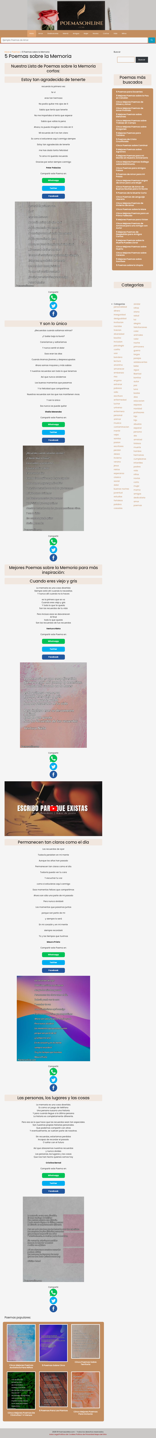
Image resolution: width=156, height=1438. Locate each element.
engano (118, 380)
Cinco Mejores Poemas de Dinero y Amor (129, 103)
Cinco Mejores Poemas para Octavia (86, 1413)
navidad (138, 408)
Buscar (117, 52)
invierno (118, 458)
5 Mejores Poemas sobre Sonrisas (129, 260)
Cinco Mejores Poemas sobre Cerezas (131, 253)
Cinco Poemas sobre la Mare (131, 209)
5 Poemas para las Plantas (53, 1410)
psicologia (119, 345)
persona (138, 431)
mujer (136, 486)
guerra (137, 350)
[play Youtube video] (53, 808)
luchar (117, 403)
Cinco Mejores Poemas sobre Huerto (131, 247)
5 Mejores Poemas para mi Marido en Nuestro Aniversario (132, 156)
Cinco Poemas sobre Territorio (86, 1363)
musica (117, 423)
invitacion (118, 322)
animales (138, 335)
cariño (117, 349)
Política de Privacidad (85, 1434)
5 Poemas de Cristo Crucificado (126, 140)
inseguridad (120, 314)
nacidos (118, 326)
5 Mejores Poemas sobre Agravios (129, 150)
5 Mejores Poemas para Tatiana (128, 134)
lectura (117, 361)
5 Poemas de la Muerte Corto (131, 192)
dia (135, 435)
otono (136, 311)
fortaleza (118, 500)
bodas (137, 393)
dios (136, 397)
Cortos (106, 33)
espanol (137, 428)
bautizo (117, 337)
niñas (136, 308)
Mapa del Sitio (101, 1434)
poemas (16, 52)
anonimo (118, 365)
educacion (139, 400)
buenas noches (121, 488)
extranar (118, 384)
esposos (138, 404)
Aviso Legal (54, 1434)
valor (136, 339)
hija (135, 416)
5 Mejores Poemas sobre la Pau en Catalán (132, 96)
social (117, 481)
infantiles (138, 462)
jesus (116, 465)
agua (136, 369)
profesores (139, 412)
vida (136, 470)
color (136, 331)
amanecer (119, 368)
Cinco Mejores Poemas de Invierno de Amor (129, 204)
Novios (95, 33)
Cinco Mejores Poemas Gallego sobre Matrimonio (132, 162)
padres (137, 466)
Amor (40, 33)
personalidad (120, 307)
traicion (117, 330)
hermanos (139, 455)
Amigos (76, 33)
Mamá (65, 33)
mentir (117, 430)
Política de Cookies (67, 1434)
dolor (116, 485)
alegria (137, 323)
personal (118, 415)
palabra (118, 504)
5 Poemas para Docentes (129, 91)
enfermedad (120, 399)
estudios (118, 496)
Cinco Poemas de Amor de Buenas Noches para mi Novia (132, 187)
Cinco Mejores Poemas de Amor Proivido (129, 109)
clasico (117, 477)
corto (136, 482)
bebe (136, 366)
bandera (118, 357)
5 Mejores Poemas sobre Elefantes (129, 115)
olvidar (137, 304)
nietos (117, 469)
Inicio (32, 33)
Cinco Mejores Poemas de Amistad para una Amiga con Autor (132, 225)
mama (137, 490)
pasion (117, 442)
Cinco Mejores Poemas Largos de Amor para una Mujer (132, 181)
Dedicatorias (53, 33)
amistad (138, 439)
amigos (137, 493)
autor (136, 381)
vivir (116, 353)
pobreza (118, 388)
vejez (116, 434)
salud (136, 315)
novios (137, 478)
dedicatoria (139, 497)
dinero (117, 310)
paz (135, 385)
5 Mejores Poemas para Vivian (132, 219)
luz (135, 319)
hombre (137, 451)
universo (118, 407)
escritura (118, 396)
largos (137, 354)
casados (118, 508)
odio (116, 392)
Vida (115, 33)
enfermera (119, 411)
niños (136, 474)
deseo (117, 454)
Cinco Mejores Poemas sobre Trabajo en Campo (131, 121)
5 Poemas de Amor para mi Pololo (130, 175)
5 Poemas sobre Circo (53, 1365)
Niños (124, 33)
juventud (118, 492)
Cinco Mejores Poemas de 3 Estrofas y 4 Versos (21, 1414)
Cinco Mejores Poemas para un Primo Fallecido (132, 214)
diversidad (119, 334)
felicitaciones (140, 327)
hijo (135, 420)
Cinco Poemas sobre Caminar (132, 145)
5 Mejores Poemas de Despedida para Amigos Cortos (129, 234)
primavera (139, 346)
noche (137, 342)
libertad (137, 373)
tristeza (137, 443)
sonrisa (117, 438)
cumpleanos (140, 459)
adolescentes (140, 362)
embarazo (119, 372)
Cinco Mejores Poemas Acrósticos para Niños (21, 1366)
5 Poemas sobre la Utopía (129, 265)
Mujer (86, 33)
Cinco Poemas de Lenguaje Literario (130, 198)
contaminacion (121, 427)
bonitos (137, 377)
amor (136, 501)
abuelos (137, 424)
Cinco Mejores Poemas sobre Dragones (131, 127)
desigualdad (120, 318)
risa (115, 376)
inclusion (118, 341)
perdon (117, 450)
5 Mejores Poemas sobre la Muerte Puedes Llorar (130, 241)
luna (136, 389)
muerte (137, 447)
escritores (118, 446)
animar (117, 419)
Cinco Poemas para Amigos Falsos (131, 169)
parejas (137, 358)
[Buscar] (151, 40)
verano (117, 461)
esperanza (119, 473)
